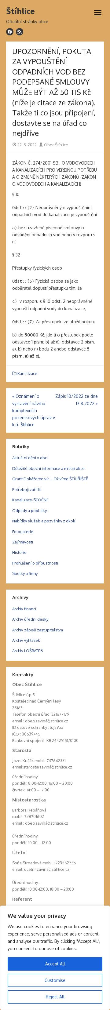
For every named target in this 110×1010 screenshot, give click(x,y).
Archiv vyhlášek (26, 640)
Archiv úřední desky (30, 619)
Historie (19, 552)
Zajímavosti (22, 542)
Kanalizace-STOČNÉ (30, 499)
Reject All (55, 996)
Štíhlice (20, 11)
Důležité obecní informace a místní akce (48, 468)
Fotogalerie (22, 531)
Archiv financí (24, 608)
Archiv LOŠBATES (27, 650)
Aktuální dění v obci (30, 457)
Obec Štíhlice (55, 144)
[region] (55, 958)
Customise (55, 980)
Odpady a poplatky (29, 510)
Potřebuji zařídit (26, 489)
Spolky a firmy (25, 573)
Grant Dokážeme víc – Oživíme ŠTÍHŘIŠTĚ (50, 478)
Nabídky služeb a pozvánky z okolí (43, 520)
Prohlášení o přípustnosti (35, 563)
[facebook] (9, 31)
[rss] (19, 31)
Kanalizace (27, 373)
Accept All (55, 963)
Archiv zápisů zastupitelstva (37, 629)
